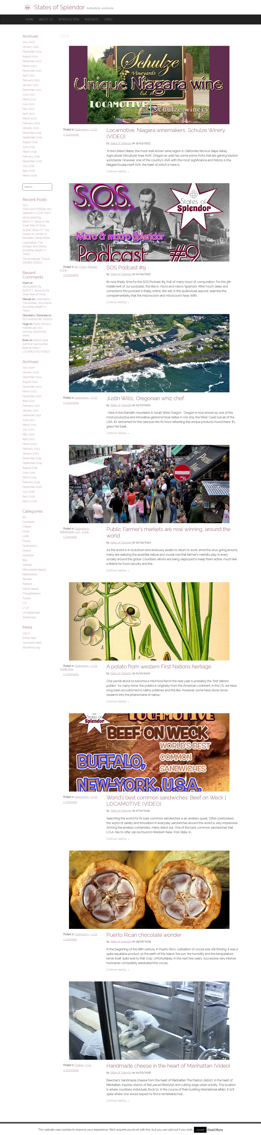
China (82, 266)
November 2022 (32, 70)
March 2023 (30, 65)
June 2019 (29, 146)
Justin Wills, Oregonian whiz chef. (145, 398)
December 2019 (32, 132)
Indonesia (28, 555)
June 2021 (29, 94)
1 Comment (70, 536)
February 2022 (31, 80)
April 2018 (29, 170)
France (26, 540)
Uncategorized (31, 612)
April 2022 (29, 75)
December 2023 (32, 61)
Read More (215, 1129)
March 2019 (29, 151)
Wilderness (66, 669)
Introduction (69, 19)
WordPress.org (31, 647)
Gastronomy (82, 129)
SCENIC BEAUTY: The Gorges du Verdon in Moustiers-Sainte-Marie (36, 234)
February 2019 (31, 156)
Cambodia (28, 521)
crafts (26, 536)
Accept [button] (200, 1129)
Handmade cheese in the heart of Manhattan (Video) (168, 1066)
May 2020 (29, 108)
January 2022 (31, 85)
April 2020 (29, 113)
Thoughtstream (32, 593)
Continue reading (118, 171)
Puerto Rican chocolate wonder (143, 935)
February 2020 (31, 123)
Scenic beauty (31, 588)
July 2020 (29, 104)
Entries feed (29, 638)
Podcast (92, 266)
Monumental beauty (34, 569)
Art (76, 266)
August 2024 (30, 56)
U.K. (78, 531)
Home (29, 19)
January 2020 (31, 128)
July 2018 (28, 166)
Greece (27, 550)
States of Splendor (120, 143)
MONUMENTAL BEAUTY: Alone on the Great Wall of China (36, 221)
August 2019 (30, 142)
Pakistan (27, 579)
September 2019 (32, 137)
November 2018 (32, 161)
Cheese (79, 1065)
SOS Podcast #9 (126, 267)
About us (46, 19)
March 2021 (29, 99)
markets (27, 564)
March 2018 (30, 175)
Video (108, 19)
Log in (26, 633)
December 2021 (32, 89)
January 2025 (31, 46)
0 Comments (71, 134)
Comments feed (32, 642)
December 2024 (32, 51)
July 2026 (29, 42)
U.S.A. (93, 129)
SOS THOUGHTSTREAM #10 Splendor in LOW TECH (37, 209)
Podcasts (92, 19)
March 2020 (30, 118)
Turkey (27, 598)
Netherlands (67, 531)
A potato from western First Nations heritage (158, 666)
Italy (25, 560)
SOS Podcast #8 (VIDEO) (37, 319)
